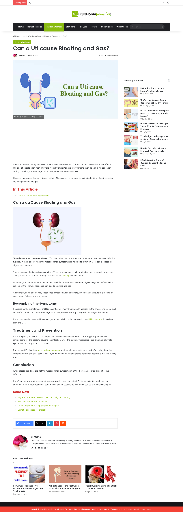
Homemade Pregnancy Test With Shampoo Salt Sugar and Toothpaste (28, 488)
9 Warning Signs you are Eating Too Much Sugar (152, 89)
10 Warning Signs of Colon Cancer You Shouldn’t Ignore (154, 101)
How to (94, 27)
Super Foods (107, 27)
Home (21, 27)
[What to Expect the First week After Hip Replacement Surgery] (65, 474)
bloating (66, 275)
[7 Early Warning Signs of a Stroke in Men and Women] (101, 474)
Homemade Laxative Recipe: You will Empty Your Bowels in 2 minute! (154, 126)
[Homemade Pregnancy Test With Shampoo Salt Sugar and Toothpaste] (29, 474)
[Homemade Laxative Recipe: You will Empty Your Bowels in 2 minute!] (131, 127)
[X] (32, 447)
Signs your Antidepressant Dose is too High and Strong (44, 397)
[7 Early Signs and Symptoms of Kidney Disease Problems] (131, 140)
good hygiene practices (49, 350)
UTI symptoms (95, 319)
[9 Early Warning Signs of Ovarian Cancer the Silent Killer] (131, 164)
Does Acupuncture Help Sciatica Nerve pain (38, 405)
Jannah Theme (37, 509)
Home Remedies (34, 27)
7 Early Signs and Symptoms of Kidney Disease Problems (154, 137)
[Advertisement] (65, 143)
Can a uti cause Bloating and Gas (33, 195)
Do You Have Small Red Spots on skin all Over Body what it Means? (154, 113)
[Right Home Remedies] (92, 14)
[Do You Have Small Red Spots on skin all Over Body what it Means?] (131, 114)
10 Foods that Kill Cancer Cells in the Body (46, 3)
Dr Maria (21, 56)
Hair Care (83, 27)
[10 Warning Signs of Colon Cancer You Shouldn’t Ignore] (131, 103)
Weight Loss (122, 27)
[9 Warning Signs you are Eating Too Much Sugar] (131, 92)
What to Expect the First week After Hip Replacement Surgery (64, 487)
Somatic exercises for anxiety (32, 410)
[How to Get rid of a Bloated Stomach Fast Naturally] (131, 152)
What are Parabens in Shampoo (33, 401)
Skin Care (70, 27)
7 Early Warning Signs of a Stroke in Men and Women (101, 487)
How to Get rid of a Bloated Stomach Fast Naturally (153, 149)
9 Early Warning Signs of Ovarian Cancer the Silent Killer (153, 163)
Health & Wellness (54, 27)
